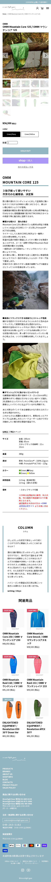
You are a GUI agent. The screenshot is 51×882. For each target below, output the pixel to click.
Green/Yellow (30, 134)
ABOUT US (7, 774)
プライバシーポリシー (31, 863)
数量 (5, 142)
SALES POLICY (9, 787)
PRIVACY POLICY (10, 785)
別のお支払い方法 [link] (25, 167)
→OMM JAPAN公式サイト (33, 504)
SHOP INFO (8, 776)
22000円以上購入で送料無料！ (37, 2)
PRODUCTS (8, 768)
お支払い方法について (11, 861)
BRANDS (6, 771)
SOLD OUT (26, 151)
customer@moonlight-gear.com (16, 820)
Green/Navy (11, 134)
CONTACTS (8, 782)
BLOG (5, 779)
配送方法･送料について (30, 861)
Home (4, 14)
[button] (5, 55)
